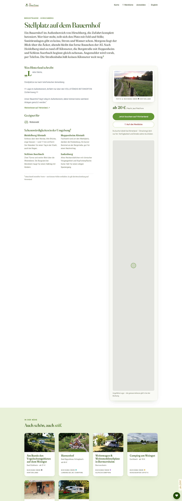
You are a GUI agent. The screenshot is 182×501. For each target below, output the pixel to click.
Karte (116, 5)
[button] (176, 495)
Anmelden (141, 5)
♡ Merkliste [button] (127, 5)
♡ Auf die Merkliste (133, 124)
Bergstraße (31, 18)
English (154, 5)
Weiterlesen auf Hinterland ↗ (37, 108)
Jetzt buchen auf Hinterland (133, 116)
